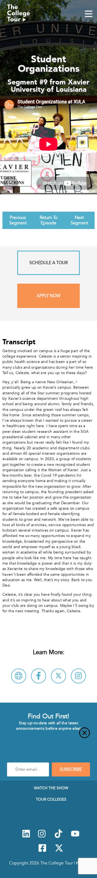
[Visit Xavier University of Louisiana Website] (18, 676)
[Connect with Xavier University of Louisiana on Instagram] (78, 676)
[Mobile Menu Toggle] (88, 14)
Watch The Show (51, 787)
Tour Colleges (51, 799)
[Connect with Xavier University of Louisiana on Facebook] (38, 676)
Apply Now (48, 296)
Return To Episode (48, 220)
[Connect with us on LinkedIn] (26, 836)
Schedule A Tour (48, 263)
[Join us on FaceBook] (42, 851)
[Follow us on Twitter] (59, 851)
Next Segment (79, 220)
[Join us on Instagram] (41, 836)
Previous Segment (18, 220)
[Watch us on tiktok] (58, 836)
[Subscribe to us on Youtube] (75, 836)
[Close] (48, 736)
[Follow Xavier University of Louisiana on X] (58, 676)
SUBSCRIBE (71, 769)
